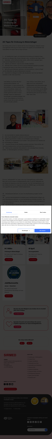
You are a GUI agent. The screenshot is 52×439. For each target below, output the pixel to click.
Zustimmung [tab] (9, 212)
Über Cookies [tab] (43, 212)
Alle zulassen (42, 230)
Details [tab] (26, 212)
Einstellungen (25, 230)
